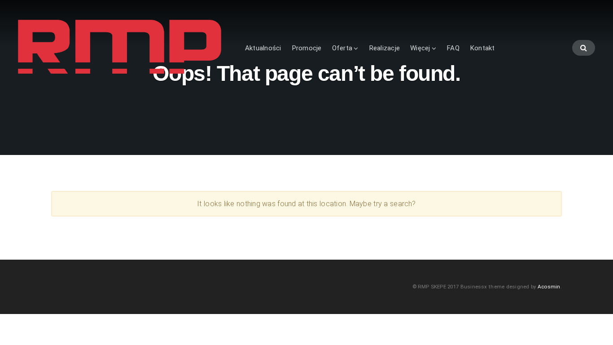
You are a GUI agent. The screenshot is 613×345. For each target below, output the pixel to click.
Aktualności (263, 48)
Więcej (420, 48)
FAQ (453, 48)
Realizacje (384, 48)
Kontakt (482, 48)
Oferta (342, 48)
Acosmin (549, 286)
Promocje (307, 48)
